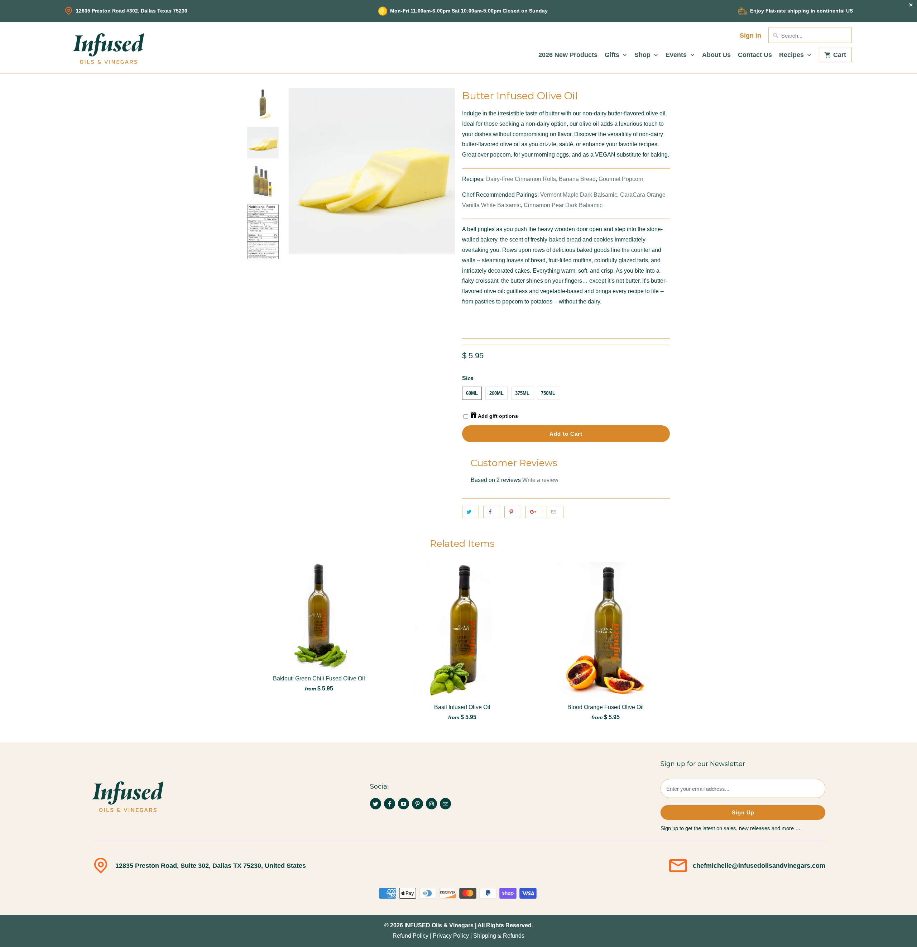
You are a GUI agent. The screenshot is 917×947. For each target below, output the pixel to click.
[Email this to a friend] (555, 512)
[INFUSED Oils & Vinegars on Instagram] (431, 803)
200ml (496, 393)
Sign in (750, 35)
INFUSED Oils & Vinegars (439, 925)
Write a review (540, 480)
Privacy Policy (451, 936)
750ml (548, 393)
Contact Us (755, 55)
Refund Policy (410, 936)
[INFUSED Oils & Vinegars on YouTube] (403, 803)
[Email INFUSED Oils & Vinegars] (445, 803)
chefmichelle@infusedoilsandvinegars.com (759, 865)
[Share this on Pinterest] (512, 512)
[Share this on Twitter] (470, 512)
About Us (716, 55)
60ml (472, 393)
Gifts (613, 55)
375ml (522, 393)
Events (677, 55)
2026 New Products (567, 55)
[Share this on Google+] (533, 512)
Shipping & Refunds (498, 936)
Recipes (792, 55)
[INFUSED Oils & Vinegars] (108, 48)
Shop (643, 55)
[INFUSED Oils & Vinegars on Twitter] (375, 803)
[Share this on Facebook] (491, 512)
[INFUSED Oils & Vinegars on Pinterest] (417, 803)
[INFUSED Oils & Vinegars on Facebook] (389, 803)
